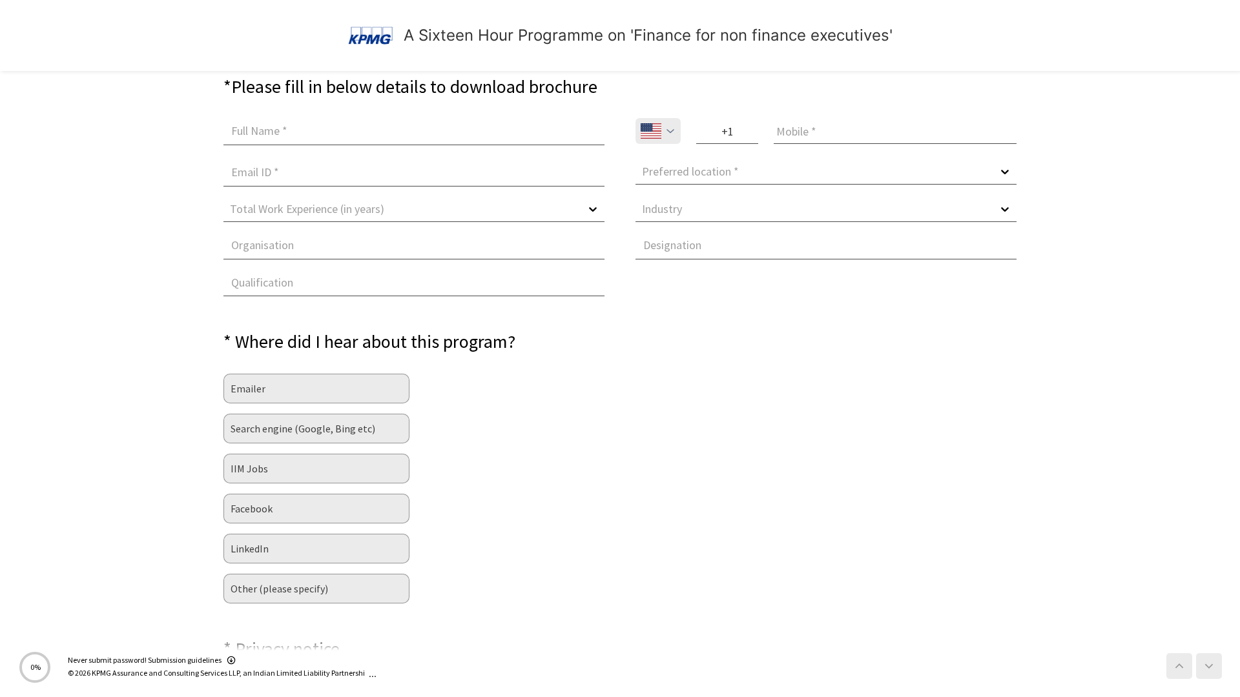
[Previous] (1179, 666)
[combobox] (643, 172)
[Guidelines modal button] (231, 661)
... (373, 673)
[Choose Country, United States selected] (658, 131)
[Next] (1209, 666)
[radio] (316, 388)
